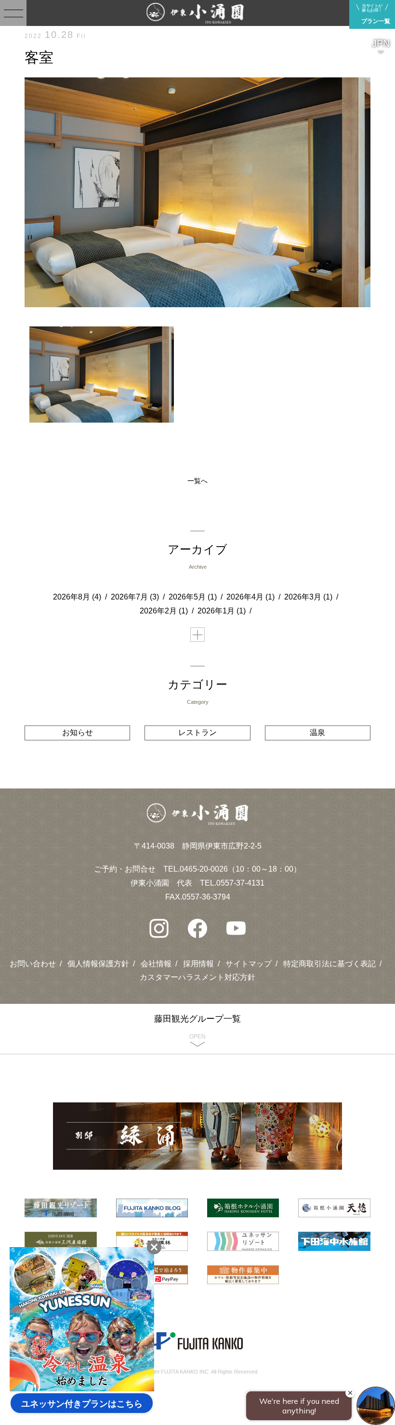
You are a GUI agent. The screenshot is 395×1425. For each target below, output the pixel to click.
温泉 (317, 732)
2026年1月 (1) (222, 611)
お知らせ (77, 732)
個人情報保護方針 (98, 964)
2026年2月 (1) (164, 611)
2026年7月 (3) (135, 597)
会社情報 (156, 964)
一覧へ (197, 481)
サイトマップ (248, 964)
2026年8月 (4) (77, 597)
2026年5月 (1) (193, 597)
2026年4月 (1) (250, 597)
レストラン (197, 732)
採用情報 (198, 964)
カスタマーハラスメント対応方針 (197, 977)
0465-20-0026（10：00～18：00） (240, 869)
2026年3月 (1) (308, 597)
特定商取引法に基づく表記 (329, 964)
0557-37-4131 (240, 883)
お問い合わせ (33, 964)
